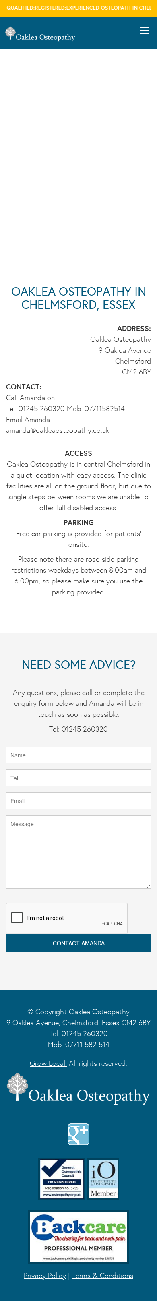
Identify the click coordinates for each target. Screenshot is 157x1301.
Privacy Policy (45, 1275)
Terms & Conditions (102, 1275)
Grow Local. (48, 1063)
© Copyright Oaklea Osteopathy (78, 1011)
